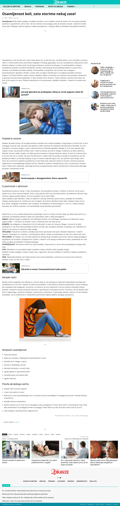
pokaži (16, 422)
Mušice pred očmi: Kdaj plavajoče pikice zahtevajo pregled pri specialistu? (104, 462)
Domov (4, 9)
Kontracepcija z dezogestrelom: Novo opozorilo (44, 178)
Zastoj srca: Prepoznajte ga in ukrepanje (76, 439)
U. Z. (6, 18)
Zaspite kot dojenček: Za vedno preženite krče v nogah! (44, 461)
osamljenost (35, 434)
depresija (16, 434)
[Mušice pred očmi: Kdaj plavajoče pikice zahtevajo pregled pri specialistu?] (104, 450)
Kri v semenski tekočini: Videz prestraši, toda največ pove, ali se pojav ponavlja (74, 462)
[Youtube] (60, 478)
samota (52, 434)
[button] (94, 6)
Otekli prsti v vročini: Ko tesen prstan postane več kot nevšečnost (108, 83)
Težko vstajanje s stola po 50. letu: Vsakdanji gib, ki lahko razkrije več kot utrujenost (107, 71)
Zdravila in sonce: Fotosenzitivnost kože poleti (43, 269)
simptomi (58, 434)
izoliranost (22, 434)
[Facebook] (58, 478)
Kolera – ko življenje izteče (10, 439)
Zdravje (8, 9)
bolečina (10, 434)
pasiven (41, 434)
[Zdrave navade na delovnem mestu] (16, 450)
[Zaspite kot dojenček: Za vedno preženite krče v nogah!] (45, 450)
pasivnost (47, 434)
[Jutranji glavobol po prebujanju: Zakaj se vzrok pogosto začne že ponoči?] (95, 95)
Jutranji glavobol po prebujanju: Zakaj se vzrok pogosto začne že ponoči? (52, 93)
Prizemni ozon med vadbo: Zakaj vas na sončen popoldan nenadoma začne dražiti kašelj (108, 107)
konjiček (28, 434)
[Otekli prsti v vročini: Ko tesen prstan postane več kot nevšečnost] (95, 84)
